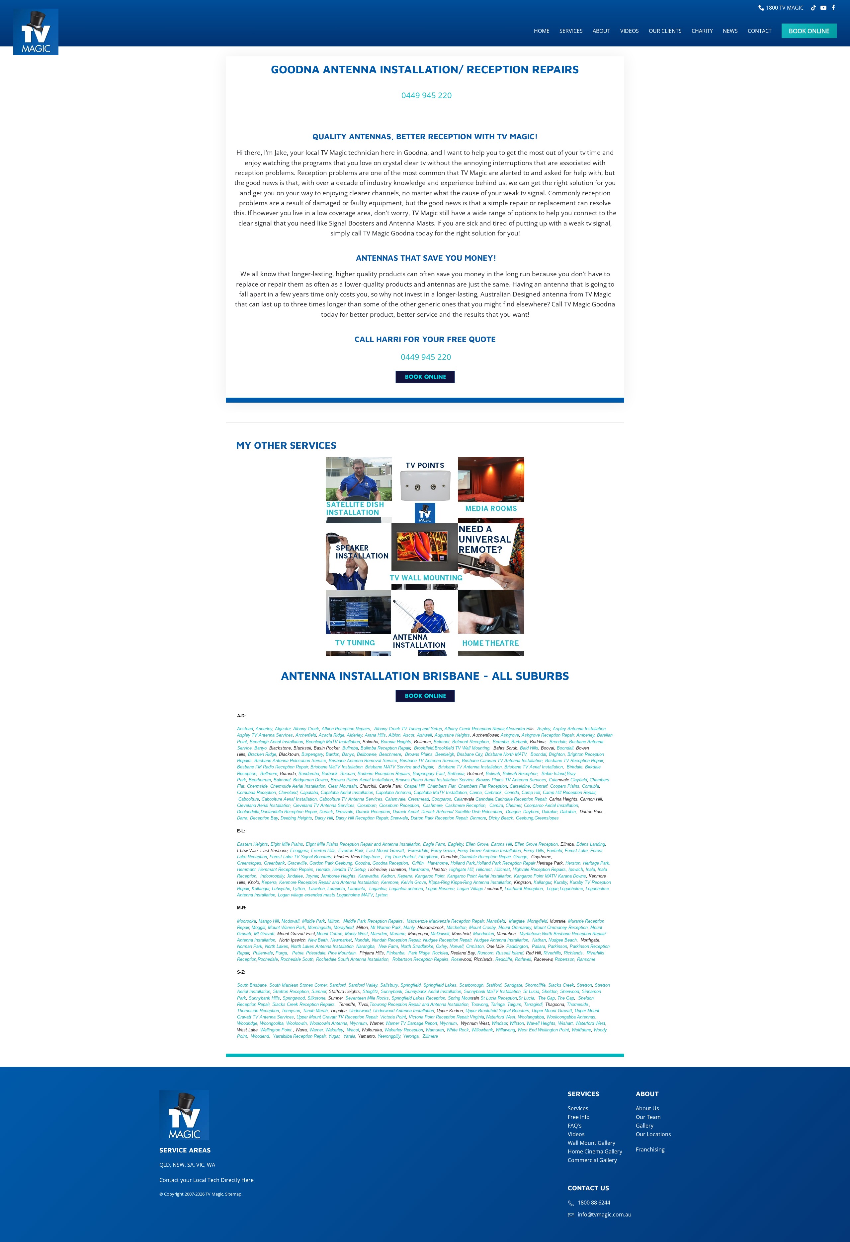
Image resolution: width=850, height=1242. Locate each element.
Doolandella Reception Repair (289, 811)
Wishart (565, 1023)
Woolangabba (531, 1016)
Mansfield (495, 921)
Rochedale (268, 959)
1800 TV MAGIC (785, 7)
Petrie (297, 952)
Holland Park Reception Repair (505, 863)
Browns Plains (419, 754)
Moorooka (246, 921)
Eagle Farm (434, 844)
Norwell (457, 946)
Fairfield (554, 850)
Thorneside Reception (258, 1010)
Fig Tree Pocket (400, 856)
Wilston (517, 1023)
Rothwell (523, 959)
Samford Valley (363, 985)
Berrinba (501, 741)
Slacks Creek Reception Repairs (303, 1004)
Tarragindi (533, 1004)
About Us (647, 1108)
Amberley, (586, 735)
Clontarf (540, 786)
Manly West (356, 933)
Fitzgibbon (428, 856)
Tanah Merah (315, 1010)
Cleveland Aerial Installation (264, 805)
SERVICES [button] (571, 30)
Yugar (333, 1036)
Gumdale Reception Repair (485, 856)
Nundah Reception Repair (396, 940)
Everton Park (351, 850)
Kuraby (560, 882)
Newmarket (341, 940)
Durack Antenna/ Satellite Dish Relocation (461, 811)
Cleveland (288, 792)
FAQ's (575, 1125)
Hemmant (246, 869)
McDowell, (441, 933)
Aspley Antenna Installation (579, 728)
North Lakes (276, 946)
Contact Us (588, 1188)
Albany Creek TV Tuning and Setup (408, 728)
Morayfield (537, 921)
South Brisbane (252, 985)
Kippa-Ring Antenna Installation (481, 882)
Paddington (517, 946)
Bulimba (350, 748)
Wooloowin (296, 1023)
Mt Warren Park (386, 927)
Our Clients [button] (665, 30)
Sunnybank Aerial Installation (433, 991)
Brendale (558, 741)
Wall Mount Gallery (591, 1142)
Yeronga (411, 1036)
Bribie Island (553, 773)
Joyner (311, 876)
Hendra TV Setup (349, 869)
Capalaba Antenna (393, 792)
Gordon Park (321, 863)
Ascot (408, 735)
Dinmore (478, 818)
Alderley (354, 735)
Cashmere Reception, (466, 805)
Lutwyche (281, 888)
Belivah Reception (520, 773)
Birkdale (574, 766)
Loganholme (571, 888)
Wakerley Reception (403, 1029)
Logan (552, 888)
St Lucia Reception (498, 998)
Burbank (519, 741)
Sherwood (569, 991)
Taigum (514, 1004)
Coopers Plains (564, 786)
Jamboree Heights (338, 876)
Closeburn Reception (399, 805)
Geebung (343, 863)
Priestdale (315, 952)
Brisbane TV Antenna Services (428, 760)
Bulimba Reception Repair (385, 748)
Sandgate (513, 985)
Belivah (493, 773)
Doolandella (248, 811)
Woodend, (261, 1036)
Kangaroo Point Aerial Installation (479, 876)
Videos (576, 1134)
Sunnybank (391, 991)
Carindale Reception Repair (521, 799)
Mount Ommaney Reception (561, 927)
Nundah (362, 940)
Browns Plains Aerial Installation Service (434, 779)
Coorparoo (441, 799)
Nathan (539, 940)
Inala (590, 869)
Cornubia (590, 786)
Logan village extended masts (306, 894)
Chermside (257, 786)
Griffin (418, 863)
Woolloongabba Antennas (571, 1016)
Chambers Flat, (442, 786)
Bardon (332, 754)
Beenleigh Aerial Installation (276, 741)
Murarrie (397, 933)
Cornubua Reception (256, 792)
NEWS (730, 30)
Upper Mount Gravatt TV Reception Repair (337, 1016)
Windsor (499, 1023)
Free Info (579, 1117)
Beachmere (390, 754)
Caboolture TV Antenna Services (350, 799)
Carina (475, 792)
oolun (489, 933)
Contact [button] (760, 30)
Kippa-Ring (439, 882)
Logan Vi (465, 888)
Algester (283, 728)
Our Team (648, 1117)
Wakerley (334, 1029)
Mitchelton (457, 927)
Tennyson (291, 1010)
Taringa (498, 1004)
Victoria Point (393, 1016)
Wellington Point (276, 1029)
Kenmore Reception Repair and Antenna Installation (329, 882)
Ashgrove (510, 735)
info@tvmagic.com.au (605, 1214)
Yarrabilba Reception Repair (299, 1036)
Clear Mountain (342, 786)
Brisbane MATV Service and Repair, (399, 766)
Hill (470, 869)
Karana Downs (572, 876)
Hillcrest (484, 869)
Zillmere (430, 1036)
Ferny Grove (443, 850)
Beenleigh (444, 754)
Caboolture (248, 799)
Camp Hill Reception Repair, (570, 792)
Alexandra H (517, 728)
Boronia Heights (396, 741)
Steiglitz (370, 991)
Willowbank (482, 1029)
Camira (496, 805)
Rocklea (440, 952)
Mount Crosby (482, 927)
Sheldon (549, 991)
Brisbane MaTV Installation (336, 766)
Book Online (809, 31)
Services (578, 1108)
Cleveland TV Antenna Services (324, 805)
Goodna (362, 863)
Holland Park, (463, 863)
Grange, (521, 856)
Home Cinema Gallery (595, 1151)
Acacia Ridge (331, 735)
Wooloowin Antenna (328, 1023)
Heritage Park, (597, 863)
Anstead (245, 728)
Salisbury (389, 985)
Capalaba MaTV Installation (440, 792)
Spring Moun (460, 998)
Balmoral (282, 779)
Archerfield (306, 735)
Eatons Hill (501, 844)
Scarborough (471, 985)
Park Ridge (418, 952)
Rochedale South (297, 959)
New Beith (318, 940)
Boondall (565, 748)
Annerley (264, 728)
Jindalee (295, 876)
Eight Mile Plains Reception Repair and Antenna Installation (363, 844)
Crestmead (418, 799)
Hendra (323, 869)
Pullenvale (263, 952)
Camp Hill (531, 792)
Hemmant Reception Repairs (285, 869)
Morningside (319, 927)
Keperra (404, 876)
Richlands (573, 952)
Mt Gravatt (264, 933)
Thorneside (577, 1004)
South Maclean (283, 985)
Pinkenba (395, 952)
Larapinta (336, 888)
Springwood (294, 998)
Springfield (410, 985)
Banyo (260, 748)
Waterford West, (501, 1016)
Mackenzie (417, 921)
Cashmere (433, 805)
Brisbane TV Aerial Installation (533, 766)
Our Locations (653, 1134)
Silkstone (316, 998)
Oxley (441, 946)
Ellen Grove (477, 844)
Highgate (457, 869)
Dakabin (549, 811)
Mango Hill (269, 921)
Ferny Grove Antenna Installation (489, 850)
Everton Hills (323, 850)
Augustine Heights (452, 735)
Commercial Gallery (592, 1160)
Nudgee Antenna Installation (501, 940)
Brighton (557, 754)
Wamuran (435, 1029)
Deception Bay (264, 818)
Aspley (543, 728)
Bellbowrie (367, 754)
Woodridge (247, 1023)
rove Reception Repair (553, 735)
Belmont (442, 741)
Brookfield (423, 748)
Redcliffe (503, 959)
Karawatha (368, 876)
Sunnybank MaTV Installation (492, 991)
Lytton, (299, 888)
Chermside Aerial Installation (297, 786)
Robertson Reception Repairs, (421, 959)
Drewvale (344, 811)
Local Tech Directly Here (223, 1180)
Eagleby (455, 844)
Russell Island (509, 952)
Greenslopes (547, 818)
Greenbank (274, 863)
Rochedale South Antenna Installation (352, 959)
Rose (456, 959)
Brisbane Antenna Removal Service (363, 760)
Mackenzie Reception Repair (456, 921)
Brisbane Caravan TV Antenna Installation (502, 760)
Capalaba (309, 792)
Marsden (379, 933)
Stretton (584, 985)
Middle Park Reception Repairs (372, 921)
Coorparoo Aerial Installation (551, 805)
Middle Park (313, 921)
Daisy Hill (324, 818)
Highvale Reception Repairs (539, 869)
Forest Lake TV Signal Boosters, (301, 856)
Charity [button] (702, 30)
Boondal (538, 754)
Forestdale (418, 850)
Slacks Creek (561, 985)
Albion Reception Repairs (346, 728)
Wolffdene (581, 1029)
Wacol (353, 1029)
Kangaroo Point (430, 876)
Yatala (349, 1036)
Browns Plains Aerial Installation (362, 779)
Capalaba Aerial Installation (347, 792)
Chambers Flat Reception (482, 786)
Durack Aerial (406, 811)
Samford (337, 985)
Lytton (381, 894)
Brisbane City (469, 754)
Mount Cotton (329, 933)
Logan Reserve (440, 888)
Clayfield (578, 779)
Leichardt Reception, (524, 888)
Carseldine (520, 786)
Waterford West (590, 1023)
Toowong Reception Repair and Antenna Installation (419, 1004)
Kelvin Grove (413, 882)
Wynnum (358, 1023)
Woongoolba (272, 1023)
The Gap (546, 998)
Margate (517, 921)
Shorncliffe (535, 985)
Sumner (318, 991)
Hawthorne (438, 863)
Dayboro (531, 811)
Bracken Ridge (262, 754)
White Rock (458, 1029)
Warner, (316, 1029)
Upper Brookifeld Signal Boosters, (498, 1010)
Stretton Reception (291, 991)
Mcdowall (290, 921)
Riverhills (552, 952)
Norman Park (249, 946)
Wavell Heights (541, 1023)
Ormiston (475, 946)
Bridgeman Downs (310, 779)
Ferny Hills (534, 850)
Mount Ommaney (514, 927)
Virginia (477, 1016)
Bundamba (308, 773)
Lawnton (317, 888)
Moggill (258, 927)
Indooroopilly (272, 876)
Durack (326, 811)
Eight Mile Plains (287, 844)
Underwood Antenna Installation (403, 1010)
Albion (394, 735)
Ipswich (575, 869)
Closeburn (367, 805)
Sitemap (233, 1194)
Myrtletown (530, 933)
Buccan (347, 773)
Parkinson (557, 946)
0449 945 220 (425, 95)
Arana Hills (375, 735)
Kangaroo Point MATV (535, 876)
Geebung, (525, 818)
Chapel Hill (414, 786)
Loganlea (377, 888)
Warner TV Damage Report (411, 1023)
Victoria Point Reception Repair (438, 1016)
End (532, 1029)
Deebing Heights (296, 818)
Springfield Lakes (440, 985)
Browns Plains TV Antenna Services (511, 779)
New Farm (388, 946)
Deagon (513, 811)
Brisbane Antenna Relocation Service (290, 760)
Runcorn (485, 952)
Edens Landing (590, 844)
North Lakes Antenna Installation (322, 946)
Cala (553, 779)
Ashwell (424, 735)
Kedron (388, 876)
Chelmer (513, 805)
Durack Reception (373, 811)
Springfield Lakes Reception (418, 998)
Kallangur (542, 882)
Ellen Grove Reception (536, 844)
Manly (409, 927)
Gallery (644, 1125)
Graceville (297, 863)
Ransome (586, 959)
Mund (478, 933)
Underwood (360, 1010)
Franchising (650, 1149)
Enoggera (299, 850)
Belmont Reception (470, 741)
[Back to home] (36, 32)
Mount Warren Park (286, 927)
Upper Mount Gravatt (552, 1010)
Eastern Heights (252, 844)
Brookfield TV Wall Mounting (462, 748)
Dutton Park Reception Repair (439, 818)
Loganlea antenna (406, 888)
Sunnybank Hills (264, 998)
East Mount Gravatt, (385, 850)
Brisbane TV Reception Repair (574, 760)
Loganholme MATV (355, 894)
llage (478, 888)
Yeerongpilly (389, 1036)
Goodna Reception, (392, 863)
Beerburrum (260, 779)
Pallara (538, 946)
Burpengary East (429, 773)
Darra (242, 818)
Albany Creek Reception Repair (474, 728)
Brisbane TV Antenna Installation (470, 766)
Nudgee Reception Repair (447, 940)
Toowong (479, 1004)
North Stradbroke (417, 946)
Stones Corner (313, 985)
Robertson (564, 959)
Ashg (527, 735)
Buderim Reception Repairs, (384, 773)
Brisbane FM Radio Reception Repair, (273, 766)
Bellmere (268, 773)
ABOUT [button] (601, 30)
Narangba (365, 946)
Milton (333, 921)
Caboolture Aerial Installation (289, 799)
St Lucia (531, 991)
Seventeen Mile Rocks (367, 998)
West (523, 1029)
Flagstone (371, 856)
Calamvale (395, 799)
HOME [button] (542, 30)
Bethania (456, 773)
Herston (572, 863)
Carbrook (493, 792)
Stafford (493, 985)
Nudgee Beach (563, 940)
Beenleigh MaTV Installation (333, 741)
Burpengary (312, 754)
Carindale (484, 799)
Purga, (282, 952)
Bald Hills (529, 748)
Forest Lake (576, 850)
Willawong (505, 1029)
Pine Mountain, (342, 952)
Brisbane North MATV (506, 754)
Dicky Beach (501, 818)
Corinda (511, 792)
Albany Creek (306, 728)
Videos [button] (629, 30)
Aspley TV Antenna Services (265, 735)
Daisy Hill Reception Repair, (362, 818)
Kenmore (389, 882)
